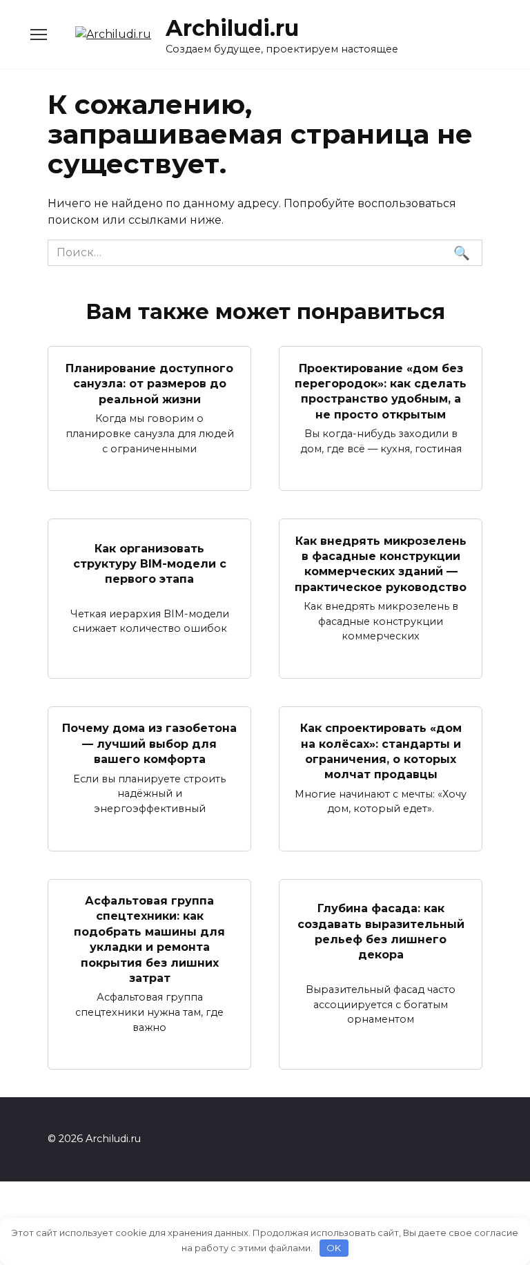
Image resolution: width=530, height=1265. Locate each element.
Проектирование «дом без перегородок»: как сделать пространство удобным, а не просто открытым (381, 391)
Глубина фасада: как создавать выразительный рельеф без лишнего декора (380, 931)
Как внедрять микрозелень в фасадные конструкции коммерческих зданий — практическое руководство (381, 563)
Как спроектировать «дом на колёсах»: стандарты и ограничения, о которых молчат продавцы (381, 751)
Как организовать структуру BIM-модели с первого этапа (149, 563)
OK (333, 1247)
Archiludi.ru (232, 28)
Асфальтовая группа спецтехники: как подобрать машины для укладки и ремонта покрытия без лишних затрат (149, 939)
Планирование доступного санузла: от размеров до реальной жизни (149, 383)
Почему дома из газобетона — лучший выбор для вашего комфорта (149, 744)
